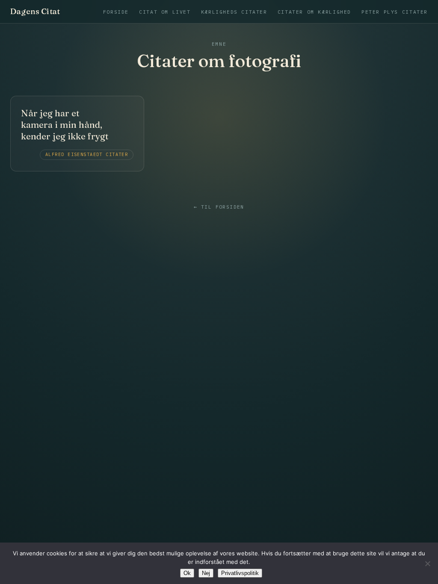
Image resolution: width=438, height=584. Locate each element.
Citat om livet (165, 12)
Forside (116, 12)
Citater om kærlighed (314, 12)
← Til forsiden (219, 207)
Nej (206, 573)
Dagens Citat (35, 11)
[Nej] (427, 563)
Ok (187, 573)
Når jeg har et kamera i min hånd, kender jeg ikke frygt (65, 125)
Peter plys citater (394, 12)
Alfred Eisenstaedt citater (86, 154)
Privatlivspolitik (240, 573)
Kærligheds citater (234, 12)
